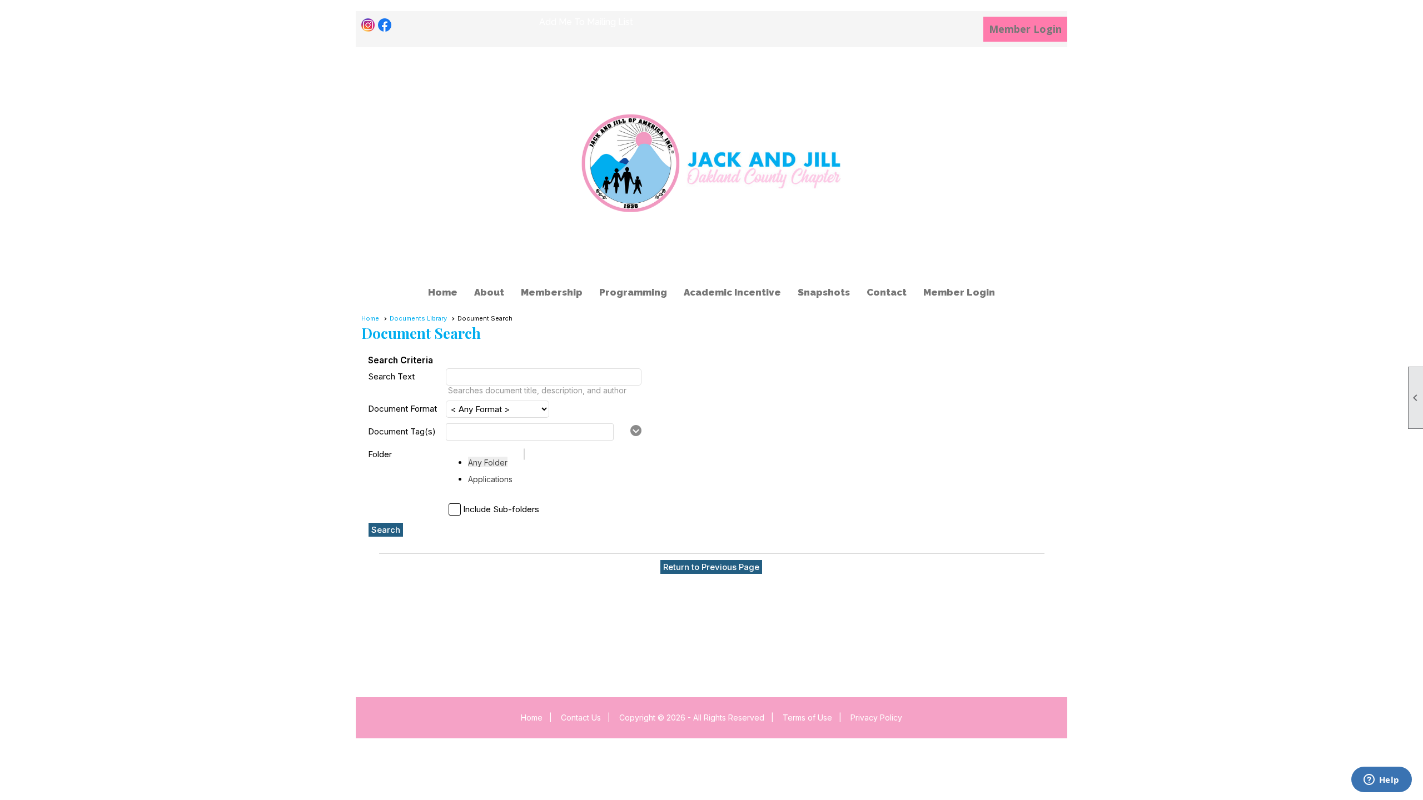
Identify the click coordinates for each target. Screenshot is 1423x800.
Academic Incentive (732, 292)
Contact (887, 292)
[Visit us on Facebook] (385, 25)
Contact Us (581, 717)
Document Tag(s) (402, 431)
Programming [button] (633, 292)
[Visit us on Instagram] (368, 25)
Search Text (391, 376)
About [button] (489, 292)
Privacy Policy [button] (876, 717)
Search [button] (385, 529)
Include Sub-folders (501, 509)
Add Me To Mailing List (586, 22)
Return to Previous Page (711, 567)
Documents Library (418, 318)
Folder (380, 454)
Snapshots (824, 292)
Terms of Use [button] (807, 717)
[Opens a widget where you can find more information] (1381, 780)
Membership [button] (552, 292)
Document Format (402, 408)
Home (442, 292)
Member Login (1025, 29)
